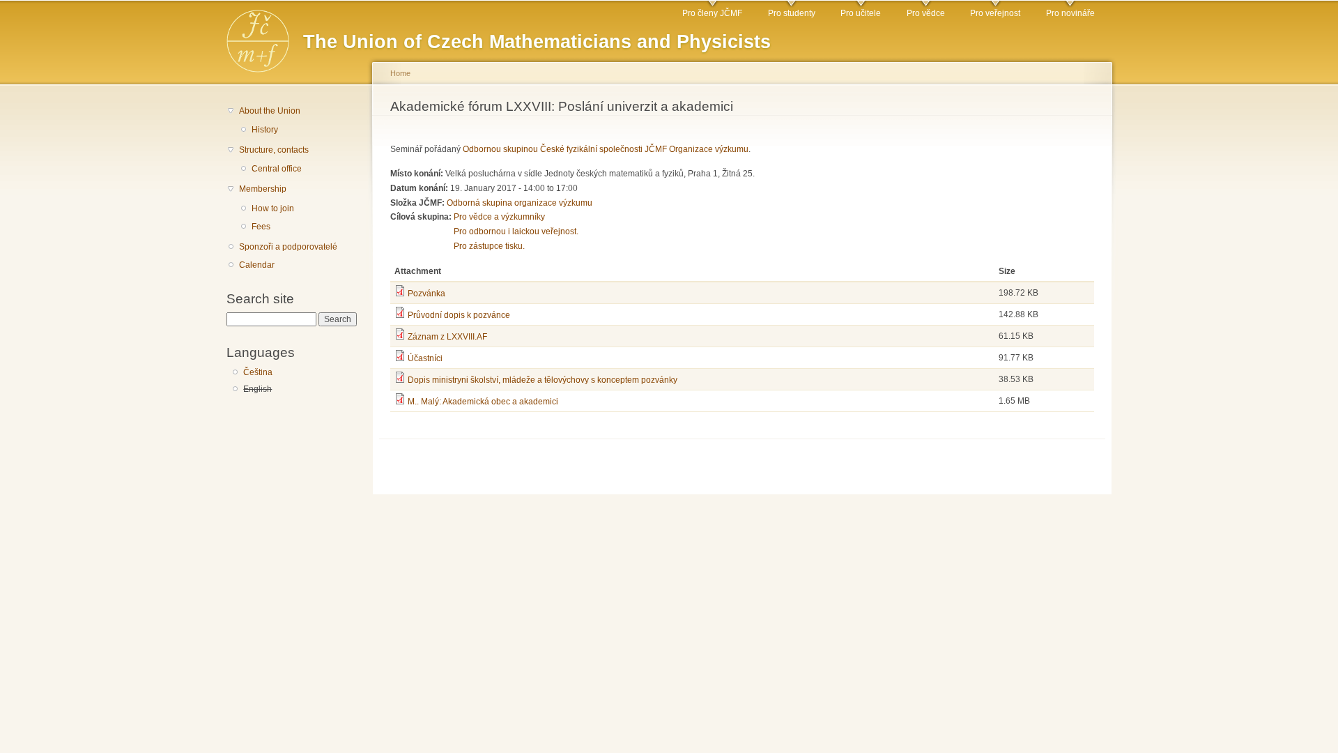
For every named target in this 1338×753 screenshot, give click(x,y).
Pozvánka (426, 293)
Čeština (257, 372)
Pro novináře (1070, 13)
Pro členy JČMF (712, 13)
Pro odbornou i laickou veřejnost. (516, 231)
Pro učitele (860, 13)
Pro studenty (791, 13)
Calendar (257, 265)
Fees (261, 226)
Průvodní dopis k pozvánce (459, 315)
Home (400, 73)
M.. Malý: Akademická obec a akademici (483, 401)
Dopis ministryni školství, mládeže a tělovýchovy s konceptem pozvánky (542, 380)
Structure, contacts (274, 150)
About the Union (269, 111)
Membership (262, 189)
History (265, 130)
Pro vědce (926, 13)
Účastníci (425, 358)
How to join (273, 208)
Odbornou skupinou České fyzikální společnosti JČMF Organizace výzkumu (605, 149)
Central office (277, 169)
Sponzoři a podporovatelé (288, 247)
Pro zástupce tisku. (489, 246)
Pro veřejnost (995, 13)
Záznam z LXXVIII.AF (447, 337)
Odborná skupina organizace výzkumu (519, 203)
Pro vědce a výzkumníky (499, 217)
